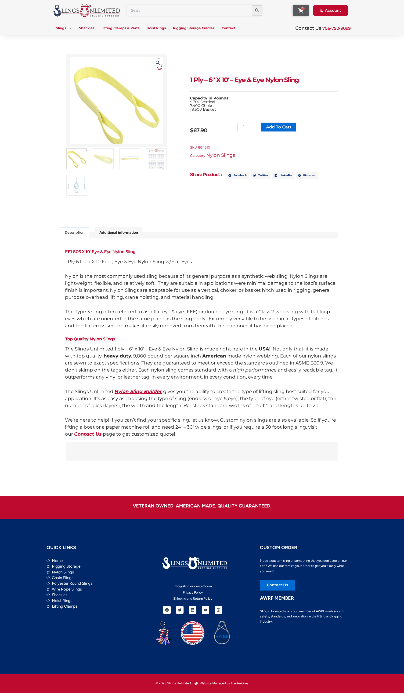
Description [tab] (74, 232)
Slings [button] (61, 28)
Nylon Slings (220, 155)
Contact (228, 28)
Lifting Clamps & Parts (120, 28)
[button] (158, 62)
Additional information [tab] (118, 232)
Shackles (86, 28)
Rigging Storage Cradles (193, 28)
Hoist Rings (156, 28)
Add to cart (279, 127)
